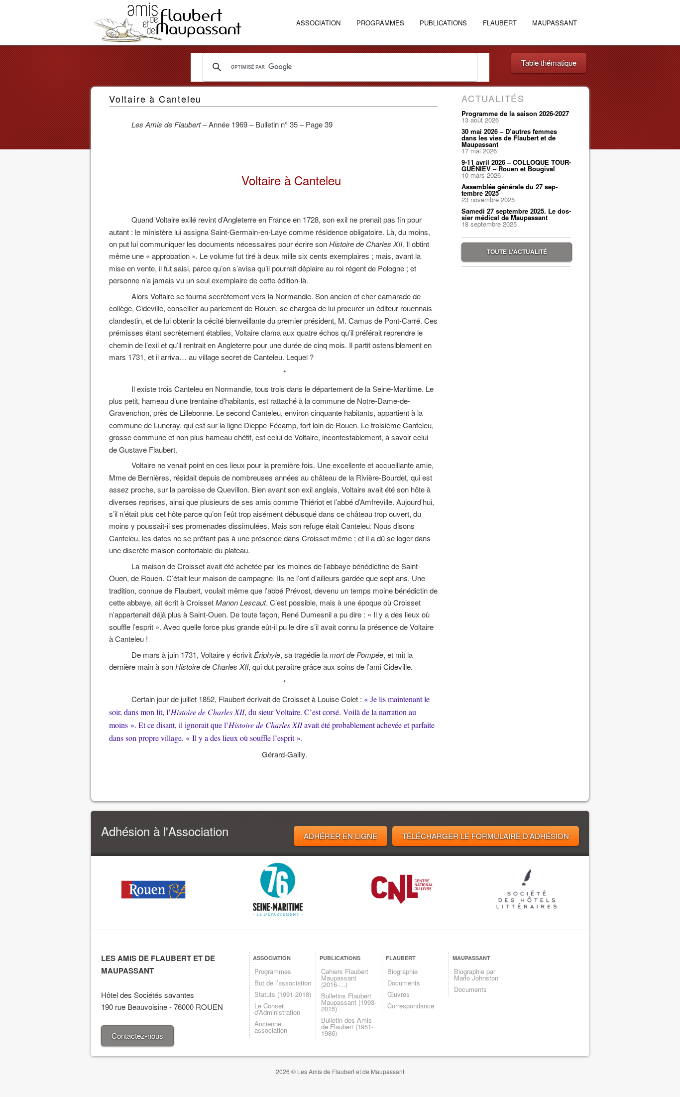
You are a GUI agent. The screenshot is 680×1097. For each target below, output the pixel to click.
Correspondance (410, 1005)
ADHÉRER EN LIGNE (340, 836)
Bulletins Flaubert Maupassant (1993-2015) (348, 1002)
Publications (443, 22)
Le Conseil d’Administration (277, 1009)
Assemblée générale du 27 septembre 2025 (509, 189)
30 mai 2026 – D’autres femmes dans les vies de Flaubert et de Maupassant (509, 137)
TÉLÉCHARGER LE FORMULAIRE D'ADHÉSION (485, 836)
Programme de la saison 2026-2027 (515, 113)
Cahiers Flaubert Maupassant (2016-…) (344, 978)
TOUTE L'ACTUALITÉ (517, 251)
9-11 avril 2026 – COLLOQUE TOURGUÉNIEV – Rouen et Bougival (516, 165)
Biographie (402, 971)
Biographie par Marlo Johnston (476, 974)
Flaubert (500, 22)
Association (318, 22)
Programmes (380, 22)
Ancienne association (270, 1027)
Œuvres (398, 994)
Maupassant (554, 22)
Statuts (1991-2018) (282, 994)
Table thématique (548, 62)
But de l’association (282, 982)
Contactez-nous (137, 1035)
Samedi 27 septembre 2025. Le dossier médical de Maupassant (516, 214)
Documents (403, 982)
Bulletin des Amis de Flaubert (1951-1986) (347, 1026)
